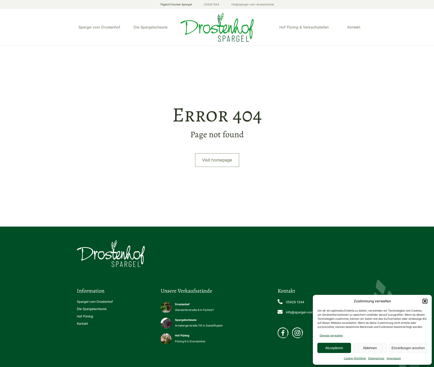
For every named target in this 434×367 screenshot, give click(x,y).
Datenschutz (376, 358)
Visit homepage (217, 160)
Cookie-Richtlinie (355, 358)
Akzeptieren (334, 348)
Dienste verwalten (331, 335)
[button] (425, 301)
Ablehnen (370, 348)
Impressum (394, 358)
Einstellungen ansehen (408, 348)
